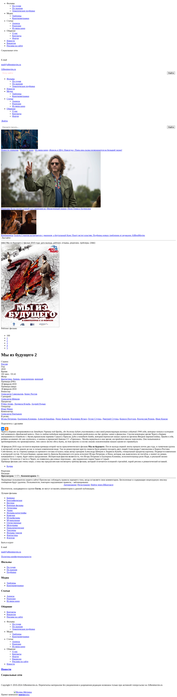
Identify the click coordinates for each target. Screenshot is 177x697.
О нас (15, 33)
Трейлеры (16, 16)
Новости (11, 41)
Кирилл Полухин (128, 419)
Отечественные (14, 523)
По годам (16, 6)
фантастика (6, 379)
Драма (10, 510)
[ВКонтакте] (2, 428)
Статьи (10, 99)
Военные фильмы (15, 505)
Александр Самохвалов (12, 394)
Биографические (14, 500)
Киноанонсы (7, 235)
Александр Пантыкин (11, 414)
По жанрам (17, 8)
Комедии (11, 515)
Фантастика (12, 535)
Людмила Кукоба (22, 404)
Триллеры (11, 530)
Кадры (10, 466)
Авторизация (70, 485)
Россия (4, 364)
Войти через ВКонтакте (102, 485)
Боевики (11, 498)
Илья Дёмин (7, 409)
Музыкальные (13, 520)
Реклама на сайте (15, 46)
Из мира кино (18, 28)
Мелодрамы (12, 525)
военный (39, 379)
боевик (16, 379)
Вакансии (11, 43)
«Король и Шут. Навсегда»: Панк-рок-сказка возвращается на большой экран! (85, 150)
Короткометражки (20, 18)
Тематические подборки (23, 11)
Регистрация (84, 485)
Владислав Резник (145, 419)
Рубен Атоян (7, 404)
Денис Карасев (62, 419)
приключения (27, 379)
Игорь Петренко (8, 419)
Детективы (12, 508)
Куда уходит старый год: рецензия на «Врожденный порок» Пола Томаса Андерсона (51, 208)
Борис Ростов (30, 394)
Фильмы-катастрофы (16, 513)
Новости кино (26, 150)
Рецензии (16, 26)
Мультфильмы (13, 518)
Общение (11, 109)
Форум (15, 38)
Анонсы (16, 23)
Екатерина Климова (27, 419)
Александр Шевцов (10, 399)
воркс (24, 694)
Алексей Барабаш (46, 419)
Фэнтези (11, 538)
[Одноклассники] (6, 428)
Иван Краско (162, 419)
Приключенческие (15, 528)
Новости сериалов (9, 150)
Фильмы (11, 79)
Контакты (16, 36)
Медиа (10, 91)
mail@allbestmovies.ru (11, 64)
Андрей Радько (38, 404)
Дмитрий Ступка (110, 419)
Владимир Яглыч (79, 419)
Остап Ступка (94, 419)
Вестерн (10, 503)
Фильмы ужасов (14, 533)
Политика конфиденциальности (16, 556)
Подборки (11, 572)
